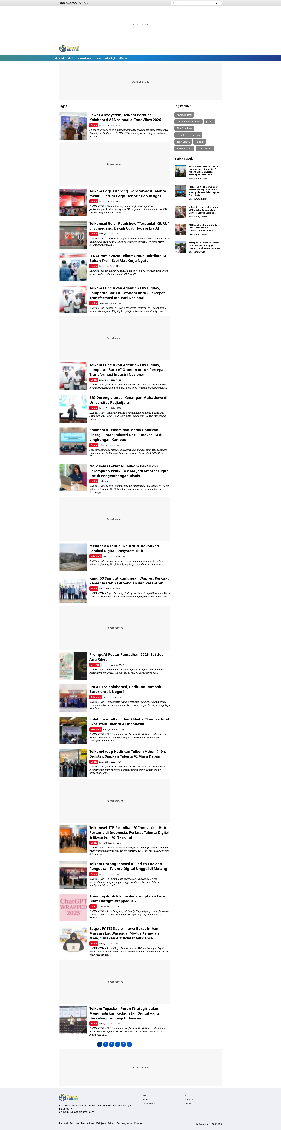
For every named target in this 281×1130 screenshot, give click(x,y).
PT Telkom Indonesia (188, 135)
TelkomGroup (184, 148)
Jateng (209, 121)
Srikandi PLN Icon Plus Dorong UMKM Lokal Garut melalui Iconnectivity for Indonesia (204, 210)
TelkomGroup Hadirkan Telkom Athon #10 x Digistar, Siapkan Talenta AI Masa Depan (127, 754)
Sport (98, 58)
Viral (61, 58)
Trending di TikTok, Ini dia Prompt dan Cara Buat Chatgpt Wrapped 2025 (127, 898)
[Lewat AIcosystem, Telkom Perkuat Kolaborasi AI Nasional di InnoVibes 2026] (73, 126)
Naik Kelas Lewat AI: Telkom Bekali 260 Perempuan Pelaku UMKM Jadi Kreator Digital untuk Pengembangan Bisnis (129, 471)
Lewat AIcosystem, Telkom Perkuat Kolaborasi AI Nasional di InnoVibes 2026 (125, 117)
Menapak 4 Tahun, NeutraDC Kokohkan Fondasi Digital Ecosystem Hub (124, 548)
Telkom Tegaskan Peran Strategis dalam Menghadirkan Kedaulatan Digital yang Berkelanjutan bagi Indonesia (124, 1013)
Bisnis (71, 58)
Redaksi (63, 1123)
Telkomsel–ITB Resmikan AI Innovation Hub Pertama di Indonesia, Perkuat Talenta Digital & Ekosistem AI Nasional (129, 832)
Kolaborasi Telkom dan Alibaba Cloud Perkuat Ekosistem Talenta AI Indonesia (129, 721)
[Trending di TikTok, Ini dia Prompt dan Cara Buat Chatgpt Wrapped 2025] (73, 907)
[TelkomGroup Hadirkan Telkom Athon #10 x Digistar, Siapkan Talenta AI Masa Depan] (73, 763)
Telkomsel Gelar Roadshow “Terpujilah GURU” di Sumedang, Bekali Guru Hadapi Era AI (129, 226)
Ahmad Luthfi (184, 114)
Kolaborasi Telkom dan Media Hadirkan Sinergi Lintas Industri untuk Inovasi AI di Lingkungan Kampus (125, 434)
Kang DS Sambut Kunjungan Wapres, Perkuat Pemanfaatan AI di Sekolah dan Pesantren (129, 580)
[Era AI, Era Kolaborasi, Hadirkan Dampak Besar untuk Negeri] (73, 698)
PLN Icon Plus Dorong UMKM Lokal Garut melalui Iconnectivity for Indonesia (203, 228)
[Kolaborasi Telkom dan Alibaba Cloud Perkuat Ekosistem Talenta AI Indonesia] (73, 730)
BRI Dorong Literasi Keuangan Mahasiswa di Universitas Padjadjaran (128, 400)
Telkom (200, 141)
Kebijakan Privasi (105, 1123)
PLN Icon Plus (184, 128)
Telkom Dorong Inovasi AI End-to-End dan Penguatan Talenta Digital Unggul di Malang (129, 866)
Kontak (138, 1123)
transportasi (205, 148)
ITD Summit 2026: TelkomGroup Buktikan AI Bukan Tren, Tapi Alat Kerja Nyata (127, 258)
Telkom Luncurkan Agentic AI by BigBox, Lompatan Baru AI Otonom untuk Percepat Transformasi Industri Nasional (127, 293)
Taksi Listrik (183, 141)
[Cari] (217, 3)
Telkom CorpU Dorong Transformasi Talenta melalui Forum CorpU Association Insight (127, 193)
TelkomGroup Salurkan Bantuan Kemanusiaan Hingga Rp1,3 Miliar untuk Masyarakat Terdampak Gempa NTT (204, 170)
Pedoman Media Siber (82, 1123)
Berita (94, 125)
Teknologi (110, 58)
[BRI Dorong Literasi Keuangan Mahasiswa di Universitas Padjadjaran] (73, 409)
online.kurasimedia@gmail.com (76, 1111)
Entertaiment (84, 58)
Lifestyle (123, 58)
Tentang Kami (124, 1123)
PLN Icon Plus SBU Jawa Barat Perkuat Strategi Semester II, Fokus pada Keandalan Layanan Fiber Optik (204, 190)
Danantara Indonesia (188, 121)
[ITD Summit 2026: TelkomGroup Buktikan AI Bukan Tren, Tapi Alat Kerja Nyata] (73, 267)
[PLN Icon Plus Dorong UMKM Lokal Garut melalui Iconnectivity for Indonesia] (180, 229)
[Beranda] (56, 58)
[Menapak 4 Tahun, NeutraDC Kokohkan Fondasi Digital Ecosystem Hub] (73, 557)
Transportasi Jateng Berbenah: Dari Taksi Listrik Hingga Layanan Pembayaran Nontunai (204, 245)
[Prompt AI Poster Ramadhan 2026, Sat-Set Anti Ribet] (73, 666)
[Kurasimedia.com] (69, 49)
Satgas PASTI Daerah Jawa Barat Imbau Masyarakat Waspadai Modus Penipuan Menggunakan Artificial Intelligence (124, 933)
